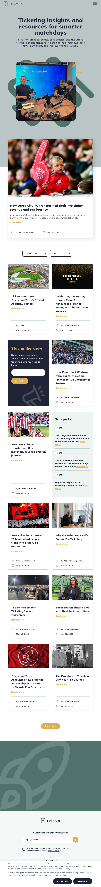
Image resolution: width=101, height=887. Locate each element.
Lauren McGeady (27, 488)
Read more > (16, 222)
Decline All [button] (82, 881)
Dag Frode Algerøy (73, 561)
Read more (82, 466)
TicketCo (23, 325)
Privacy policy (54, 851)
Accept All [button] (62, 881)
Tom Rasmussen (71, 325)
